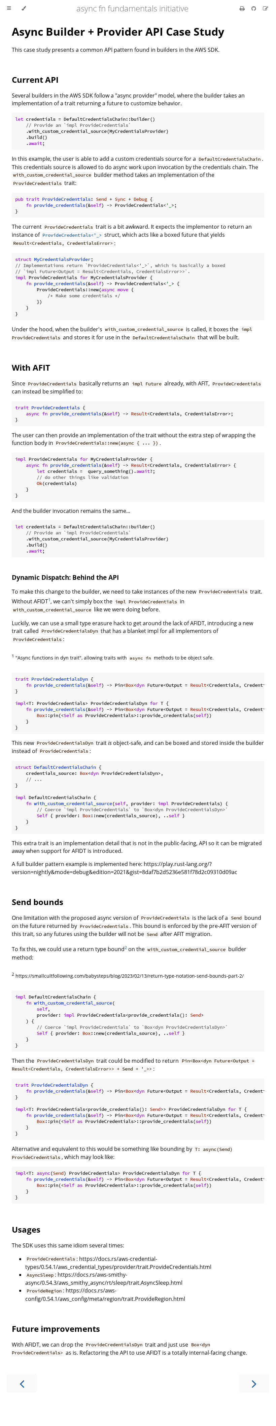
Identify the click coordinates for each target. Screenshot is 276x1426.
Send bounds (37, 901)
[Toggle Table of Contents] (9, 8)
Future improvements (56, 1328)
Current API (35, 79)
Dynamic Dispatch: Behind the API (65, 577)
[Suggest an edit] (265, 8)
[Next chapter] (254, 1383)
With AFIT (31, 367)
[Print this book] (243, 8)
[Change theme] (23, 8)
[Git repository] (254, 8)
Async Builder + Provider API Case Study (118, 31)
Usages (26, 1229)
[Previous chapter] (22, 1383)
